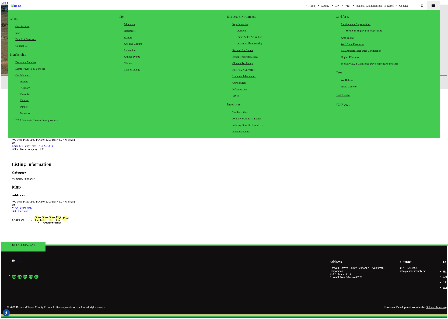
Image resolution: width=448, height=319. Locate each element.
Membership (18, 54)
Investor (24, 81)
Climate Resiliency (242, 63)
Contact (403, 5)
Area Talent (347, 37)
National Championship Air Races (375, 5)
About (14, 18)
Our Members (22, 75)
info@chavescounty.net (413, 271)
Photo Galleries (349, 86)
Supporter (25, 113)
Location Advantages (243, 76)
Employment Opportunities (355, 24)
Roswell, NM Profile (243, 69)
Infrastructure (239, 89)
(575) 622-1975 (409, 267)
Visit (347, 5)
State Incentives (241, 131)
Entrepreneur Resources (245, 56)
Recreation (130, 50)
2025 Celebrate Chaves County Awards (36, 120)
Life (121, 16)
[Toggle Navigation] (433, 5)
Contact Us (21, 45)
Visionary (25, 88)
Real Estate (343, 95)
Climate (128, 63)
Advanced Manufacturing (249, 43)
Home (312, 5)
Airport (128, 37)
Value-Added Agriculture (249, 37)
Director (24, 100)
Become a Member (25, 62)
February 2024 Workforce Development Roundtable (369, 63)
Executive (25, 94)
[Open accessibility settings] (6, 312)
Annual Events (132, 56)
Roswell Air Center (242, 50)
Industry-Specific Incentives (247, 125)
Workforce (342, 16)
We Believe (347, 80)
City (337, 5)
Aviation (241, 30)
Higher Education (350, 57)
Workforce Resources (352, 44)
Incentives (233, 104)
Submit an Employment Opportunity (364, 30)
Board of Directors (25, 39)
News (339, 72)
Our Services (22, 26)
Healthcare (130, 30)
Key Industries (240, 24)
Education (129, 24)
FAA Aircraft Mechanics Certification (361, 50)
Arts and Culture (133, 43)
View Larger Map (22, 207)
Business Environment (241, 16)
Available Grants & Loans (246, 118)
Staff (17, 32)
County (325, 5)
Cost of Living (132, 69)
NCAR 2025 (343, 104)
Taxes (235, 95)
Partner (24, 106)
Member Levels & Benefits (30, 68)
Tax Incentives (240, 112)
